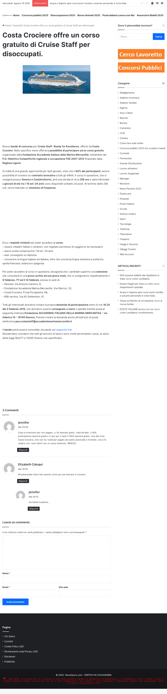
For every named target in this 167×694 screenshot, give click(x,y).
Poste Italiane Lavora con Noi (118, 15)
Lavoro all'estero (128, 168)
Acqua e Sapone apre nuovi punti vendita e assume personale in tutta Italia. (88, 3)
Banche (124, 118)
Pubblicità (9, 661)
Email (6, 587)
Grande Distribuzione (131, 163)
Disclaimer (9, 656)
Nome (6, 573)
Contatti (8, 641)
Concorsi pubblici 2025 (35, 15)
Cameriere (125, 128)
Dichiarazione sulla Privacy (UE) (21, 651)
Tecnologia (125, 224)
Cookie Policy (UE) (14, 646)
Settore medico (128, 214)
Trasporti (124, 239)
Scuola (123, 209)
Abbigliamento (127, 92)
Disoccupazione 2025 (63, 15)
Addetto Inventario (129, 97)
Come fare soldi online (131, 143)
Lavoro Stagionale (129, 173)
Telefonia (124, 229)
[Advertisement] (56, 120)
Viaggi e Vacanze (129, 244)
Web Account (127, 254)
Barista (123, 123)
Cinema (124, 138)
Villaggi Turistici (128, 249)
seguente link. (64, 329)
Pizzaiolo (124, 198)
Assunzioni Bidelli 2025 (150, 15)
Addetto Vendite (128, 102)
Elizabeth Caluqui (30, 464)
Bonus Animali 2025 (88, 15)
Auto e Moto (126, 113)
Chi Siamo (9, 636)
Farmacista (126, 158)
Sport (123, 219)
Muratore (124, 183)
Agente (123, 108)
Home (16, 15)
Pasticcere (125, 193)
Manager (124, 178)
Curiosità (17, 25)
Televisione (126, 234)
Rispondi (23, 449)
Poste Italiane (127, 203)
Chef (122, 133)
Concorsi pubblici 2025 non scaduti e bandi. (143, 148)
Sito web (63, 587)
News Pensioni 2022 (130, 188)
